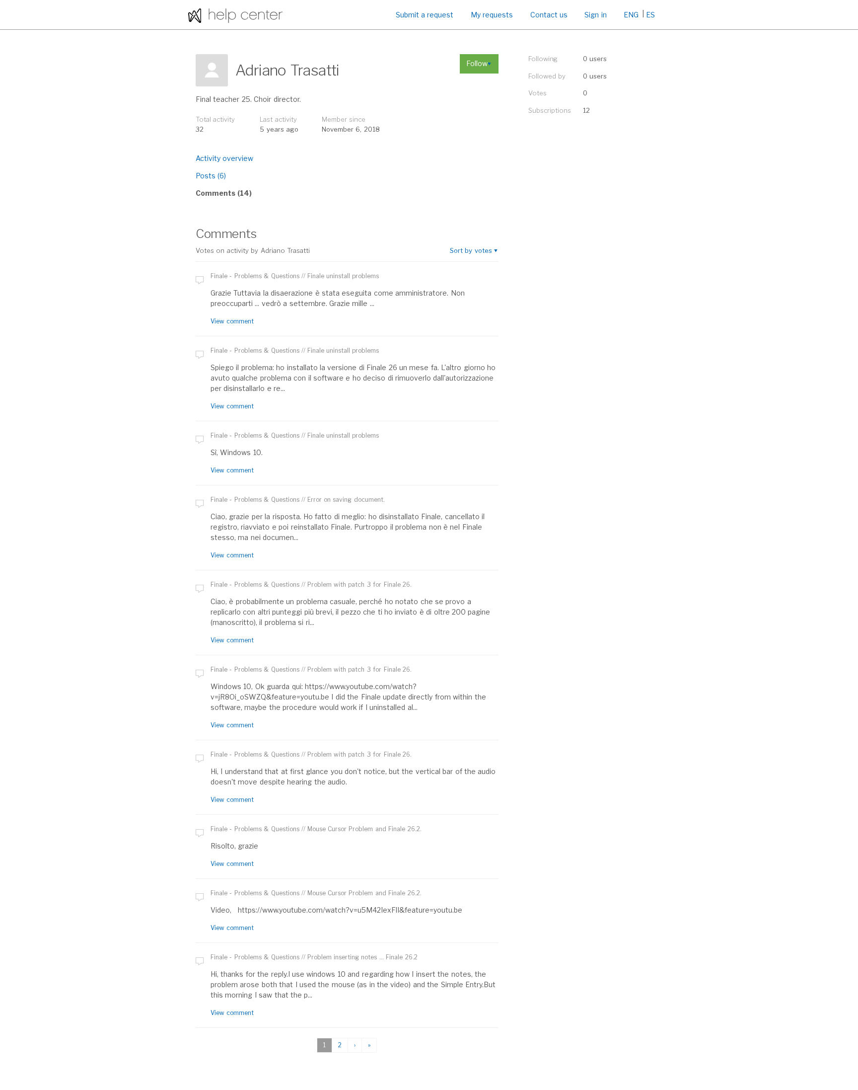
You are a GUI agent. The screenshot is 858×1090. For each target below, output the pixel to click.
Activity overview (224, 158)
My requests (492, 14)
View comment (232, 321)
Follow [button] (477, 63)
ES (650, 14)
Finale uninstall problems (343, 276)
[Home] (235, 14)
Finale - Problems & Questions (255, 276)
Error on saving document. (346, 499)
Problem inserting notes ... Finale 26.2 (362, 957)
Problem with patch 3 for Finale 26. (359, 584)
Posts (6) (211, 175)
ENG (631, 14)
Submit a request (425, 14)
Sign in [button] (595, 14)
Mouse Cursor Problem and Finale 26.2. (364, 829)
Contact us (549, 14)
